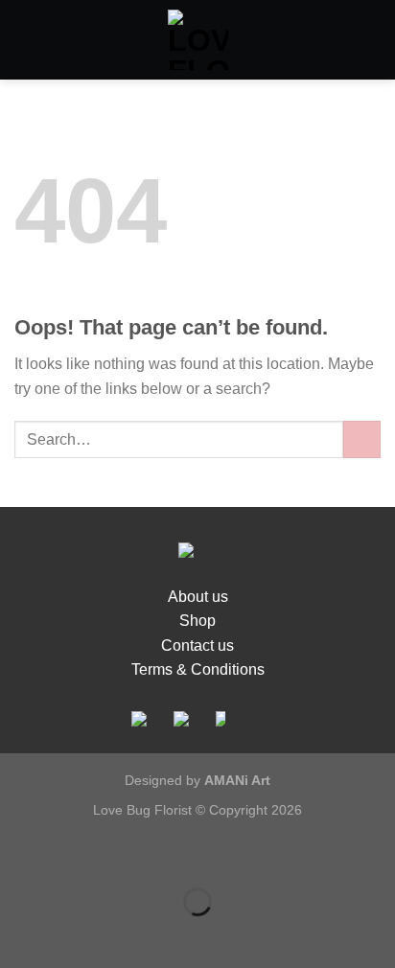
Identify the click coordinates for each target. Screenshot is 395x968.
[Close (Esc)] (18, 854)
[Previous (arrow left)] (18, 935)
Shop (197, 620)
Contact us (197, 645)
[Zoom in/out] (75, 854)
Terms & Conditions (198, 669)
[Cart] (371, 40)
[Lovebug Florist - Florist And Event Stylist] (198, 40)
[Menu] (25, 39)
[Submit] (362, 439)
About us (198, 596)
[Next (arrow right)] (75, 935)
